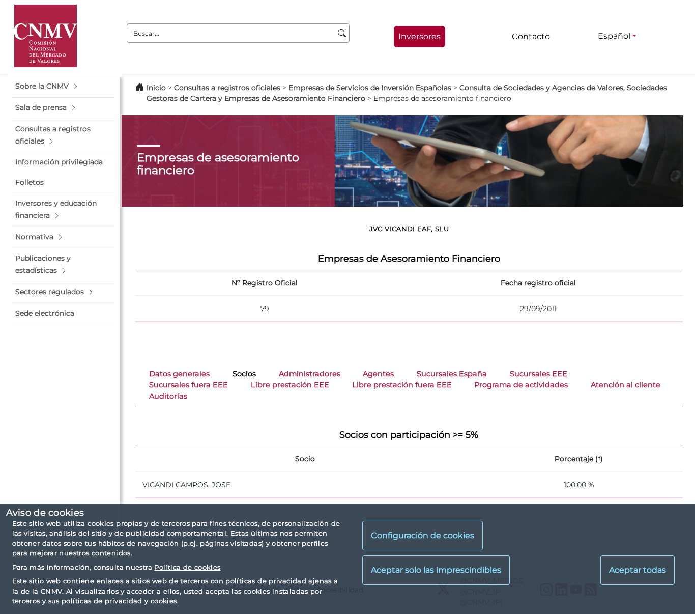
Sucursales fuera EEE (188, 384)
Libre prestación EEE (290, 384)
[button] (63, 86)
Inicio (156, 87)
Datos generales (179, 373)
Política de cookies (187, 567)
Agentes (378, 373)
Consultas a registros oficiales (227, 87)
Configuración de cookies (422, 536)
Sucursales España (452, 373)
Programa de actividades (521, 384)
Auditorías (168, 396)
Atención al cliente (625, 384)
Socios (244, 373)
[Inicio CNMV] (45, 36)
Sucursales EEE (538, 373)
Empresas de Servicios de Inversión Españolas (369, 87)
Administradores (309, 373)
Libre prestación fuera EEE (402, 384)
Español (614, 36)
